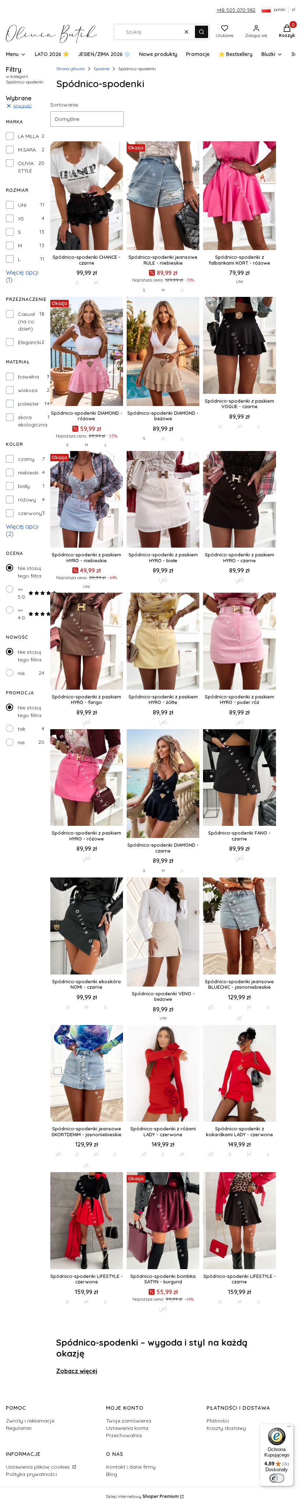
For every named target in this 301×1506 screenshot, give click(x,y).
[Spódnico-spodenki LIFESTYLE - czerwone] (86, 1221)
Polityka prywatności (31, 1474)
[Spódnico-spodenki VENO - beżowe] (163, 932)
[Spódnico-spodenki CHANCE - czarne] (86, 196)
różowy (27, 499)
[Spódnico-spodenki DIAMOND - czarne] (163, 784)
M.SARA (27, 149)
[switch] (276, 1478)
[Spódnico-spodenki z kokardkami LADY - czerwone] (239, 1074)
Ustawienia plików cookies (38, 1467)
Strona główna (70, 68)
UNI (22, 205)
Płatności (218, 1420)
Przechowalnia (124, 1435)
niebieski (28, 472)
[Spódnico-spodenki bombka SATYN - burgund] (163, 1221)
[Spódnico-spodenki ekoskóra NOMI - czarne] (86, 926)
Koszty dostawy (226, 1428)
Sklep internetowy (142, 1496)
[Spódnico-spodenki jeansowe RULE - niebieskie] (163, 196)
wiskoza (27, 390)
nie (21, 673)
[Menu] (289, 1428)
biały (24, 486)
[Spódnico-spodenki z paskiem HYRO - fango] (86, 642)
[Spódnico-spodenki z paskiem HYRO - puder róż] (239, 642)
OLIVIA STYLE (26, 167)
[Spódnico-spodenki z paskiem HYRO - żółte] (163, 642)
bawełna (28, 376)
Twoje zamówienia (128, 1420)
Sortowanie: (64, 104)
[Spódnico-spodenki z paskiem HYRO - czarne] (239, 500)
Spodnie (101, 68)
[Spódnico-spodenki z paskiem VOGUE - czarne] (239, 346)
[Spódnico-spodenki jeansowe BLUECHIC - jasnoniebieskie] (239, 926)
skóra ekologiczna (32, 421)
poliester (28, 403)
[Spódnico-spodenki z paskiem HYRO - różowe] (86, 778)
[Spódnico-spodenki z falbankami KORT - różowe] (239, 196)
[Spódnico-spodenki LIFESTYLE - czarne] (239, 1221)
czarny (26, 459)
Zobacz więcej (76, 1371)
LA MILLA (28, 136)
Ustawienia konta (127, 1428)
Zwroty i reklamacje (30, 1420)
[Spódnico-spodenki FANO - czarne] (239, 778)
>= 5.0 (21, 593)
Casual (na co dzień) (26, 321)
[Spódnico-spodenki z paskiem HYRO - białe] (163, 500)
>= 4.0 (21, 614)
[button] (201, 32)
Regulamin (19, 1428)
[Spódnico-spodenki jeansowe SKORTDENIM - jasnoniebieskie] (86, 1074)
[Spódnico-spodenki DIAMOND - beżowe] (163, 352)
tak (21, 729)
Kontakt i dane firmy (131, 1467)
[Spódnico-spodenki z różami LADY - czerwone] (163, 1074)
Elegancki (29, 342)
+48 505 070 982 (236, 10)
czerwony (30, 513)
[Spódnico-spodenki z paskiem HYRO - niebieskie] (86, 500)
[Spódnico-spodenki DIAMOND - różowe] (86, 352)
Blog (111, 1474)
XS (21, 218)
